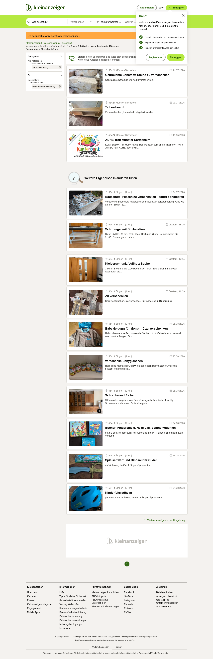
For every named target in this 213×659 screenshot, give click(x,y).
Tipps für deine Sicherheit (72, 596)
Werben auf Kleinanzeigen (105, 606)
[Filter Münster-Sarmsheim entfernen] (59, 86)
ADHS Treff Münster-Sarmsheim (127, 140)
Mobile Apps (33, 612)
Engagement (34, 608)
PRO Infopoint (99, 596)
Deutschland (33, 79)
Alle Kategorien (35, 60)
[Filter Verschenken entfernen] (59, 67)
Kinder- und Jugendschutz (73, 608)
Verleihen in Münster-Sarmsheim (89, 653)
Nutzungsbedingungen (71, 624)
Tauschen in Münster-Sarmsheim (58, 653)
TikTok (127, 612)
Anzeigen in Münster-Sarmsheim (153, 653)
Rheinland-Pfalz (37, 82)
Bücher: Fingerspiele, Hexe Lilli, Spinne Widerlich (140, 428)
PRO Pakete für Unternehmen (100, 601)
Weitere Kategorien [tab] (100, 646)
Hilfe (61, 592)
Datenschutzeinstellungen (73, 620)
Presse (30, 600)
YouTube (128, 596)
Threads (128, 604)
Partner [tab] (118, 646)
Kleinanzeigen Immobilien (105, 592)
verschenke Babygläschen (124, 361)
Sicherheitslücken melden (72, 600)
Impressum (65, 628)
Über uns (32, 592)
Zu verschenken (116, 296)
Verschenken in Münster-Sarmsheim (121, 653)
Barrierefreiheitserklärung (72, 612)
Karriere (31, 596)
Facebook (129, 592)
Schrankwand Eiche (119, 395)
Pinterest (128, 608)
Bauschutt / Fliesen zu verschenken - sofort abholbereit (144, 197)
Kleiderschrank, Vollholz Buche (127, 263)
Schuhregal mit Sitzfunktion (125, 229)
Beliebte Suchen (164, 592)
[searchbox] (49, 22)
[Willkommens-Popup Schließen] (183, 15)
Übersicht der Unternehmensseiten (167, 601)
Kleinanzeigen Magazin (39, 604)
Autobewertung (164, 606)
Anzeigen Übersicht (166, 596)
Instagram (129, 600)
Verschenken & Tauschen (41, 63)
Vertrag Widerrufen (69, 604)
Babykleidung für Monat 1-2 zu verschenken (136, 328)
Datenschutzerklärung (71, 616)
